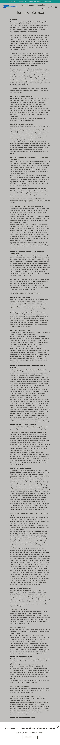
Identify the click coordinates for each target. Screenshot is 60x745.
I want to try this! (30, 737)
